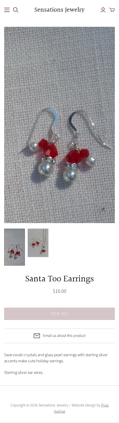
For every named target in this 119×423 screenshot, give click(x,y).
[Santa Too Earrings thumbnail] (14, 247)
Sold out (59, 313)
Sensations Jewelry (59, 10)
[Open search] (16, 10)
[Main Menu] (7, 10)
